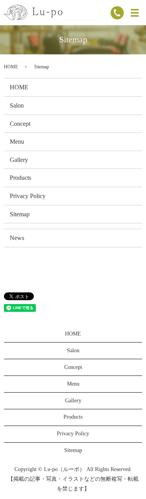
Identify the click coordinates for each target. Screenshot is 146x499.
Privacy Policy (28, 196)
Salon (17, 105)
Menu (17, 141)
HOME (11, 67)
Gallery (19, 159)
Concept (20, 123)
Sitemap (20, 214)
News (17, 238)
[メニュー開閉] (135, 13)
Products (20, 177)
